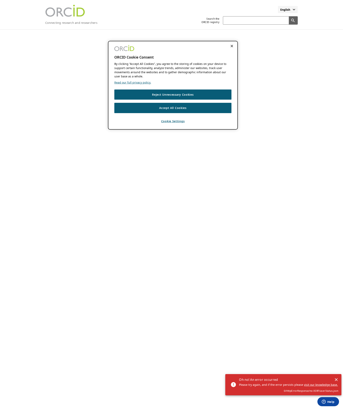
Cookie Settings (173, 121)
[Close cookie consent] (231, 46)
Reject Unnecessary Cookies (173, 94)
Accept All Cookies (173, 108)
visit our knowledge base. (321, 385)
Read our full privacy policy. (132, 82)
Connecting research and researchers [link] (71, 23)
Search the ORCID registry (210, 20)
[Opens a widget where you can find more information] (328, 402)
